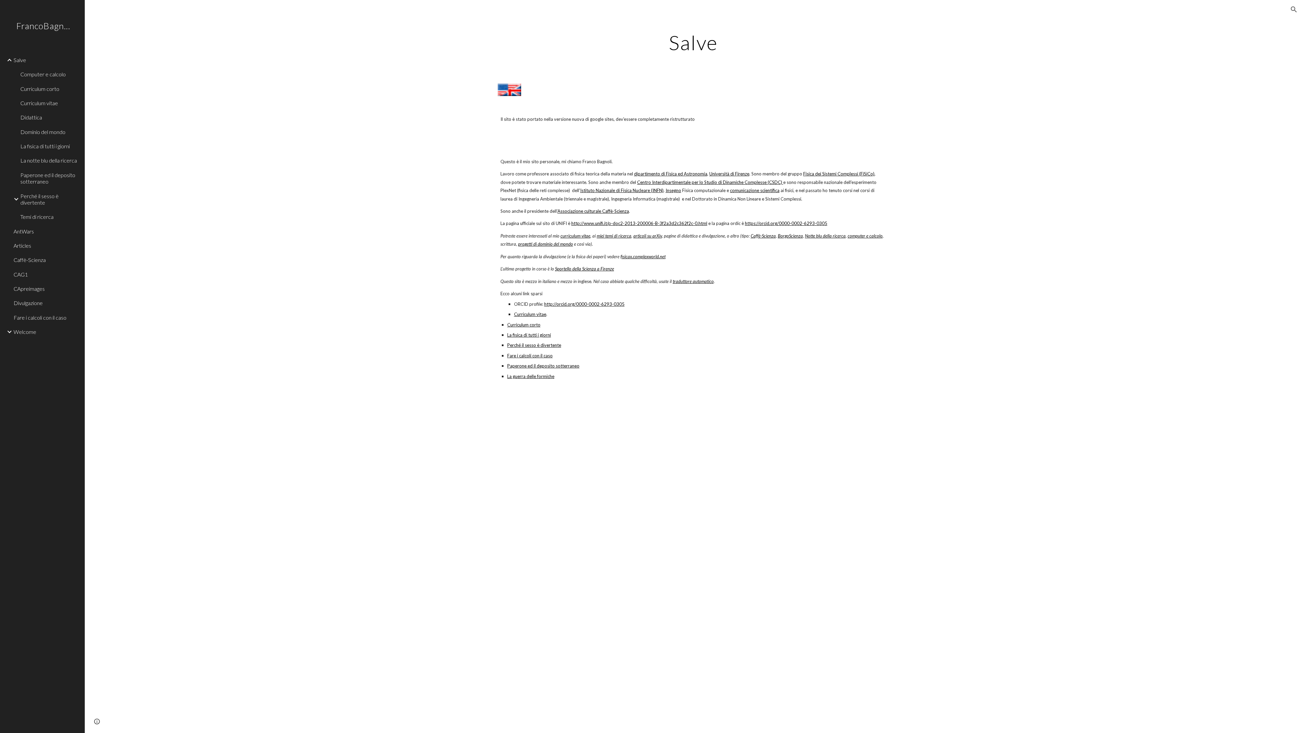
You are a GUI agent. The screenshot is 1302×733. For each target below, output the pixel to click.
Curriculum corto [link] (39, 89)
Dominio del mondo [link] (42, 132)
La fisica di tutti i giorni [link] (45, 146)
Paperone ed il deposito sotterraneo (543, 366)
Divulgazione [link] (28, 303)
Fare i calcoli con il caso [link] (40, 317)
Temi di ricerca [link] (37, 216)
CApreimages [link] (29, 288)
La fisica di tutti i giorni (529, 335)
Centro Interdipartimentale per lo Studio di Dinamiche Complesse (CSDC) (709, 182)
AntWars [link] (24, 231)
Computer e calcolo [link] (43, 74)
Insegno (673, 190)
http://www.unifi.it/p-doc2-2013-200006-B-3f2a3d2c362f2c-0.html (639, 223)
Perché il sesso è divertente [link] (39, 199)
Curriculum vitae (530, 314)
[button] (1294, 9)
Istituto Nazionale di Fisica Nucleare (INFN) (622, 190)
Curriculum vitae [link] (39, 103)
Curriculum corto (523, 324)
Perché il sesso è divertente (534, 345)
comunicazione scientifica (755, 190)
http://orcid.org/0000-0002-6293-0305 (584, 304)
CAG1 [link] (21, 274)
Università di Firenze (729, 173)
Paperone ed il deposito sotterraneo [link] (47, 178)
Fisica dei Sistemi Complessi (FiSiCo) (838, 173)
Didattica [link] (31, 117)
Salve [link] (20, 60)
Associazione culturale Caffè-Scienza (593, 211)
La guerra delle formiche (530, 376)
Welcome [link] (25, 331)
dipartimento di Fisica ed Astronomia (670, 173)
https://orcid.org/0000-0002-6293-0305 (786, 223)
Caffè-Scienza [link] (30, 260)
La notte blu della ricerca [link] (48, 160)
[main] (693, 42)
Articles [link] (22, 245)
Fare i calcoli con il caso (530, 355)
